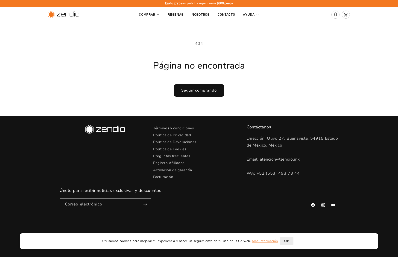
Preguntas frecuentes (171, 155)
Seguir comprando (199, 90)
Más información (265, 241)
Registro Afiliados (168, 162)
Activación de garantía (172, 169)
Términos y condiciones (173, 128)
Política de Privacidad (172, 135)
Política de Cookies (169, 149)
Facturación (163, 176)
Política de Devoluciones (174, 141)
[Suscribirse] (145, 204)
